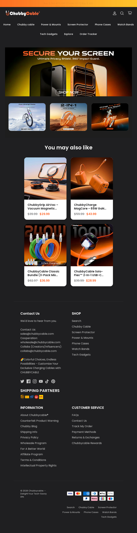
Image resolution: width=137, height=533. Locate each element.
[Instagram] (35, 381)
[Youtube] (41, 381)
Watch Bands (125, 24)
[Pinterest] (53, 381)
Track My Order (82, 426)
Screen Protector (77, 24)
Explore (68, 34)
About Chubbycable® (34, 415)
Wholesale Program (33, 443)
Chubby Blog (28, 426)
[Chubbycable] (22, 13)
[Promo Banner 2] (68, 117)
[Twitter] (22, 381)
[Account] (114, 13)
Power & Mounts (51, 24)
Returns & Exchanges (86, 437)
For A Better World (32, 449)
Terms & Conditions (33, 460)
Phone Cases (103, 24)
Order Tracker (88, 34)
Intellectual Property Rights (38, 465)
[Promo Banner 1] (27, 117)
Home (7, 24)
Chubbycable (36, 490)
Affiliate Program (31, 454)
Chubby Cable (81, 327)
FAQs (75, 415)
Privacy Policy (29, 437)
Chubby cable (25, 24)
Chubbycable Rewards (87, 443)
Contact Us (79, 421)
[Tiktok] (47, 381)
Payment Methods (84, 432)
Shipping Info (28, 432)
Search (76, 321)
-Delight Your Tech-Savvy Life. (33, 493)
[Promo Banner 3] (110, 117)
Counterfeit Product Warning (39, 421)
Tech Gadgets (48, 34)
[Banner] (68, 71)
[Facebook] (28, 381)
